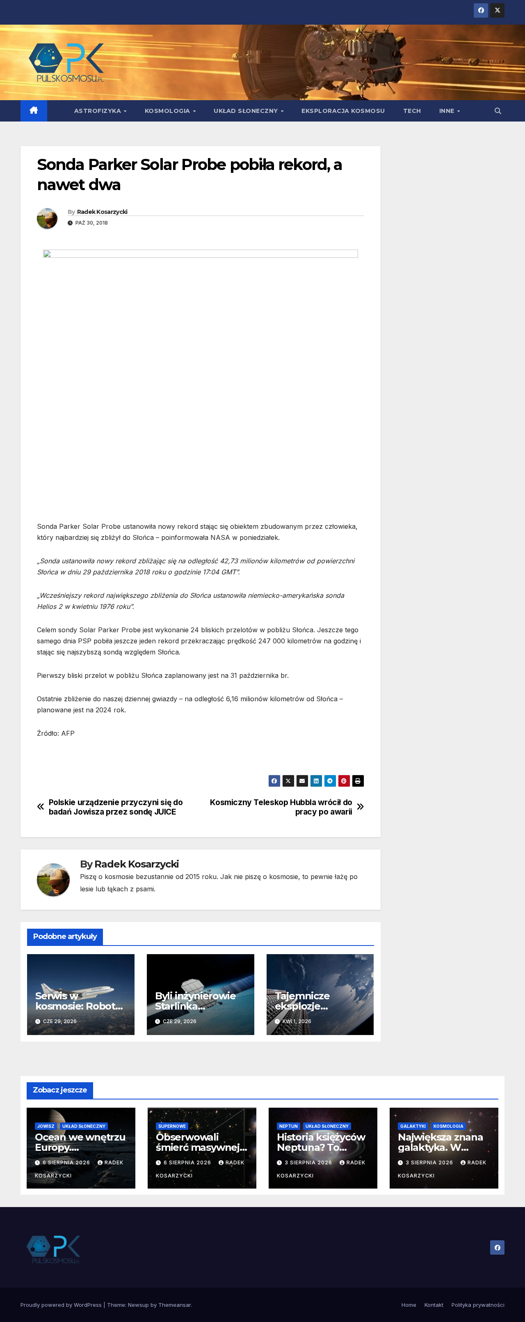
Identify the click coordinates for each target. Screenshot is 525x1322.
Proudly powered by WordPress (62, 1304)
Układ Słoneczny (247, 111)
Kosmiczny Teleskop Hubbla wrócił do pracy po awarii (281, 807)
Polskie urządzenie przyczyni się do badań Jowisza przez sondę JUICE (116, 807)
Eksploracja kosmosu (343, 111)
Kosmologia (168, 111)
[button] (498, 111)
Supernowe (172, 1126)
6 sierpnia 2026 (67, 1162)
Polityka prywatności (478, 1304)
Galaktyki (413, 1126)
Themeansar (174, 1304)
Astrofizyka (98, 111)
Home (409, 1304)
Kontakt (434, 1304)
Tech (412, 111)
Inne (448, 111)
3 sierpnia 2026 (309, 1162)
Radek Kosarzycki (102, 212)
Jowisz (46, 1126)
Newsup (138, 1304)
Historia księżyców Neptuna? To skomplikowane (321, 1147)
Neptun (288, 1126)
